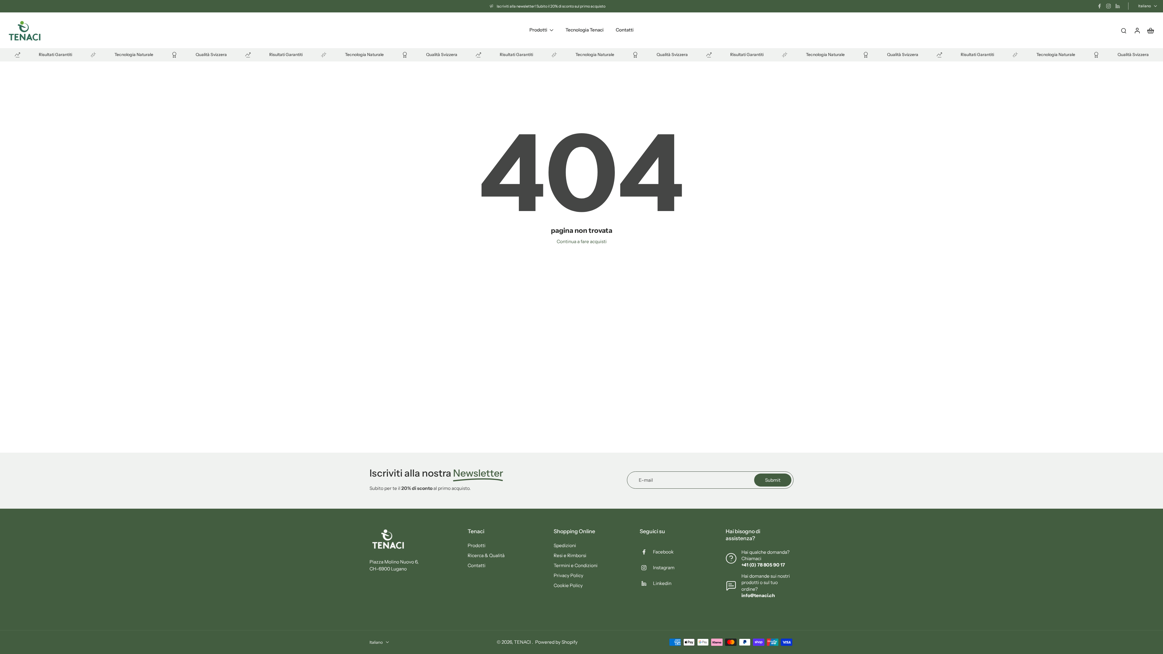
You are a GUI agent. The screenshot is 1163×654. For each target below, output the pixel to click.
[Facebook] (1099, 6)
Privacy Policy (568, 575)
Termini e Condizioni (576, 565)
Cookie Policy (568, 585)
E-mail (646, 480)
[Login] (1137, 30)
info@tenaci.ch (758, 595)
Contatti (476, 565)
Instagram (663, 567)
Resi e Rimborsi (570, 555)
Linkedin (662, 583)
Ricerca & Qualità (486, 555)
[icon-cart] (1150, 30)
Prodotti (476, 545)
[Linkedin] (1117, 6)
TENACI (523, 642)
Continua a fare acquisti (582, 241)
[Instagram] (1108, 6)
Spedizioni (565, 545)
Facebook (663, 552)
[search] (1123, 30)
